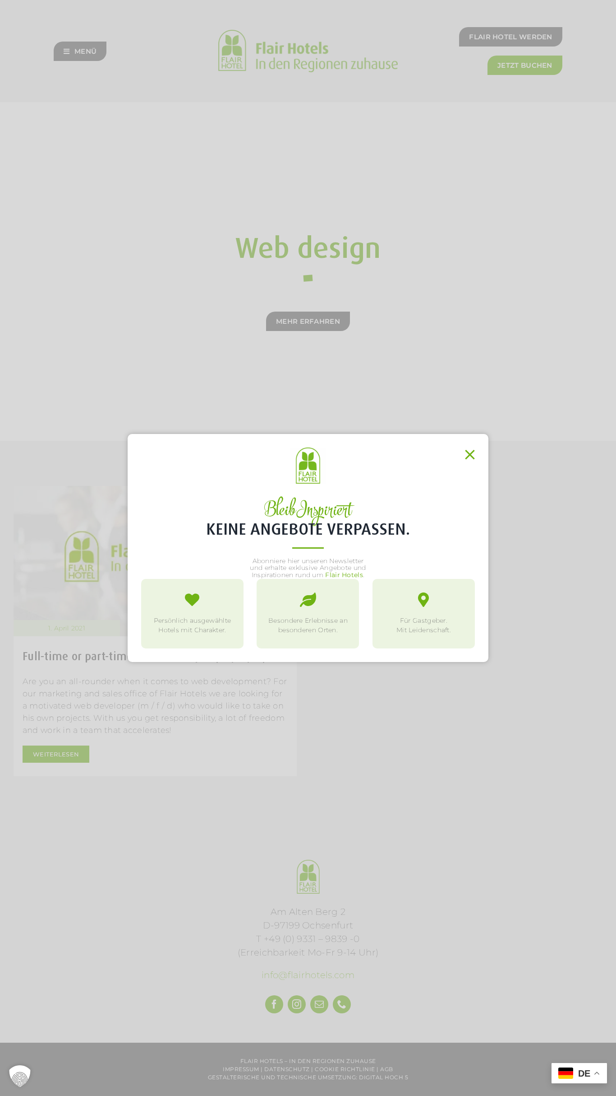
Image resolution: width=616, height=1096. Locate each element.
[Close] (469, 455)
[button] (20, 1076)
